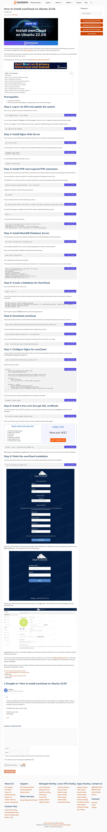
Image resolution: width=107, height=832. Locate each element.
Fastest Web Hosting (11, 810)
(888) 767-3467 (96, 789)
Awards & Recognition (11, 802)
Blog (86, 2)
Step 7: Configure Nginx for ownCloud (14, 88)
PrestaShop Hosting (83, 802)
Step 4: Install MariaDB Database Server (15, 83)
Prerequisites (8, 75)
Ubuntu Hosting (62, 789)
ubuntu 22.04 (22, 671)
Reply (7, 717)
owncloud (15, 671)
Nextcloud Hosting (82, 799)
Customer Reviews (10, 799)
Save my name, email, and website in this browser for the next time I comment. (28, 756)
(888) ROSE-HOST (97, 787)
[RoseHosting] (21, 2)
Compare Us (8, 797)
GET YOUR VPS (58, 440)
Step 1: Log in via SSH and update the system (16, 77)
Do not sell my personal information (60, 825)
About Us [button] (58, 2)
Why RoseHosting (10, 794)
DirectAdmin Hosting (64, 802)
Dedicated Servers (44, 789)
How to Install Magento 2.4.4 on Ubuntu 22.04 (17, 672)
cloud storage (27, 50)
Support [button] (48, 2)
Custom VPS (42, 797)
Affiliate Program (44, 802)
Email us (94, 794)
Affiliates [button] (68, 2)
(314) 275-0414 (96, 792)
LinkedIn (94, 807)
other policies (60, 823)
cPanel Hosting (62, 799)
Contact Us (8, 792)
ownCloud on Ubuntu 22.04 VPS (39, 59)
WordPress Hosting (45, 792)
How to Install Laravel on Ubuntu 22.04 (16, 675)
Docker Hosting (62, 794)
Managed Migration (26, 789)
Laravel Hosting (81, 797)
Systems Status (24, 792)
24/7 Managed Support (27, 787)
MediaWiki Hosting (82, 807)
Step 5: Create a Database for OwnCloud (15, 85)
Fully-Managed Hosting (11, 812)
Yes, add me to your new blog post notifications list (19, 759)
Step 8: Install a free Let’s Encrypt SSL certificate (17, 90)
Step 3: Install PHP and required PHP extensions (17, 81)
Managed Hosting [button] (35, 2)
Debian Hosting (62, 792)
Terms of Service (48, 823)
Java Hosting (81, 809)
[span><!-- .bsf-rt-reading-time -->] (40, 68)
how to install (9, 671)
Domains (79, 2)
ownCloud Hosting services (59, 658)
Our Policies (8, 789)
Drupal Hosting (81, 794)
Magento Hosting (82, 787)
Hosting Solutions (44, 799)
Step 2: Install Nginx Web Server (13, 79)
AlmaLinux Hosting (63, 787)
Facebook (94, 802)
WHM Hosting (62, 797)
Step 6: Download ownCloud (12, 86)
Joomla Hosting (81, 792)
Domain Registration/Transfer (29, 800)
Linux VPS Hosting (44, 787)
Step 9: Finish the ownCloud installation (15, 92)
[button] (91, 2)
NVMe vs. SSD (9, 817)
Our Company (9, 787)
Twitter (94, 805)
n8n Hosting (42, 794)
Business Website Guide (12, 815)
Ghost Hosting (81, 804)
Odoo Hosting (81, 789)
